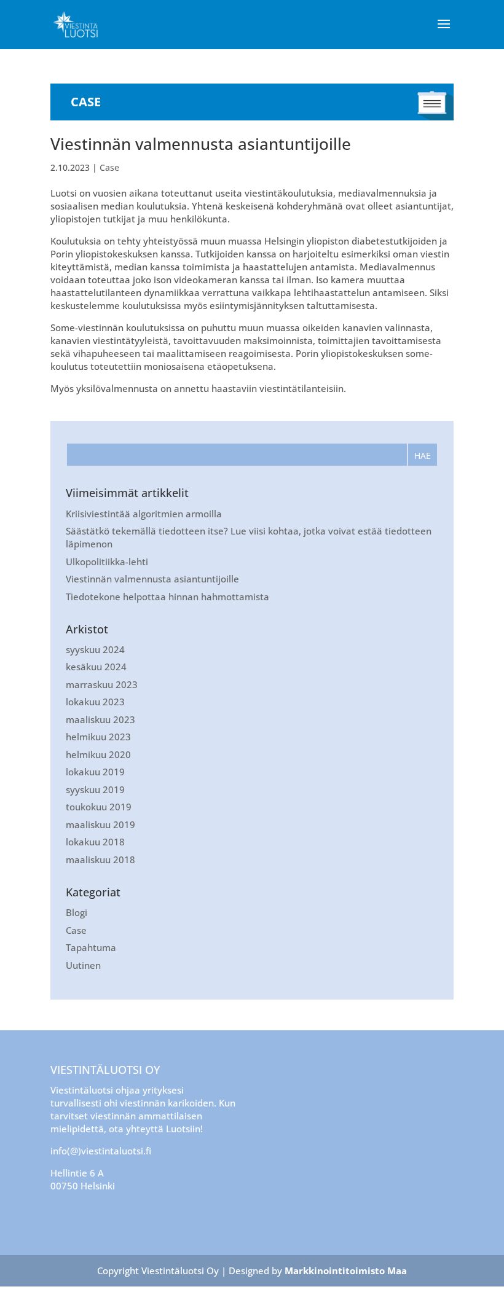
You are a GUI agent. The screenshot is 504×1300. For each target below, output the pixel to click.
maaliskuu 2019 (100, 824)
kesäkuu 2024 (96, 666)
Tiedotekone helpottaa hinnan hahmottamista (167, 596)
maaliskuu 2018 (100, 859)
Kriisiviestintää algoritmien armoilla (144, 513)
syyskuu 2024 (95, 649)
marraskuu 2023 (102, 684)
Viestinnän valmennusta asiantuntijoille (200, 144)
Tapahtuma (91, 947)
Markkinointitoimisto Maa (346, 1270)
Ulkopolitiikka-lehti (107, 561)
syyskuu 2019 (95, 789)
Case (109, 167)
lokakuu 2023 (95, 701)
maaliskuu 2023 (100, 719)
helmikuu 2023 (98, 736)
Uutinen (83, 965)
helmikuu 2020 (98, 754)
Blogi (76, 912)
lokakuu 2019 (95, 772)
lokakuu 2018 (95, 842)
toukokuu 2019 (99, 807)
